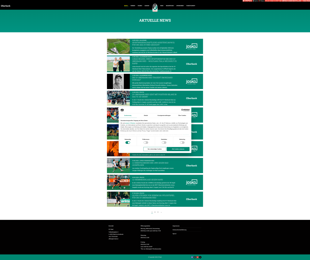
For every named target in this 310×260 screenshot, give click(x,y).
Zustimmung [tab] (127, 115)
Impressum (176, 226)
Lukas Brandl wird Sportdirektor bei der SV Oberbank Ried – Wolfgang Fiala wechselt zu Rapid (154, 61)
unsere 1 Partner (130, 123)
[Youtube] (197, 257)
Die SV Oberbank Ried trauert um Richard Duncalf (152, 78)
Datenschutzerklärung (179, 230)
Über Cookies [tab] (182, 115)
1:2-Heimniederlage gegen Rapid (147, 179)
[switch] (146, 142)
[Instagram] (195, 257)
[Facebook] (192, 257)
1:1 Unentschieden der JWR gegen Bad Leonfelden (150, 164)
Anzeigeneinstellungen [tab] (164, 115)
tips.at (174, 233)
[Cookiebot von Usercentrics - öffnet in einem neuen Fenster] (182, 110)
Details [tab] (146, 115)
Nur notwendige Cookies (155, 149)
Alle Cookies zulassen (178, 149)
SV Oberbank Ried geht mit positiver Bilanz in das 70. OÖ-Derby (154, 95)
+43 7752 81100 (113, 236)
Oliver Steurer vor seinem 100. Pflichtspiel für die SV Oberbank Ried (153, 196)
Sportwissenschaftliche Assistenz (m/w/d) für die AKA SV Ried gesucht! (153, 43)
